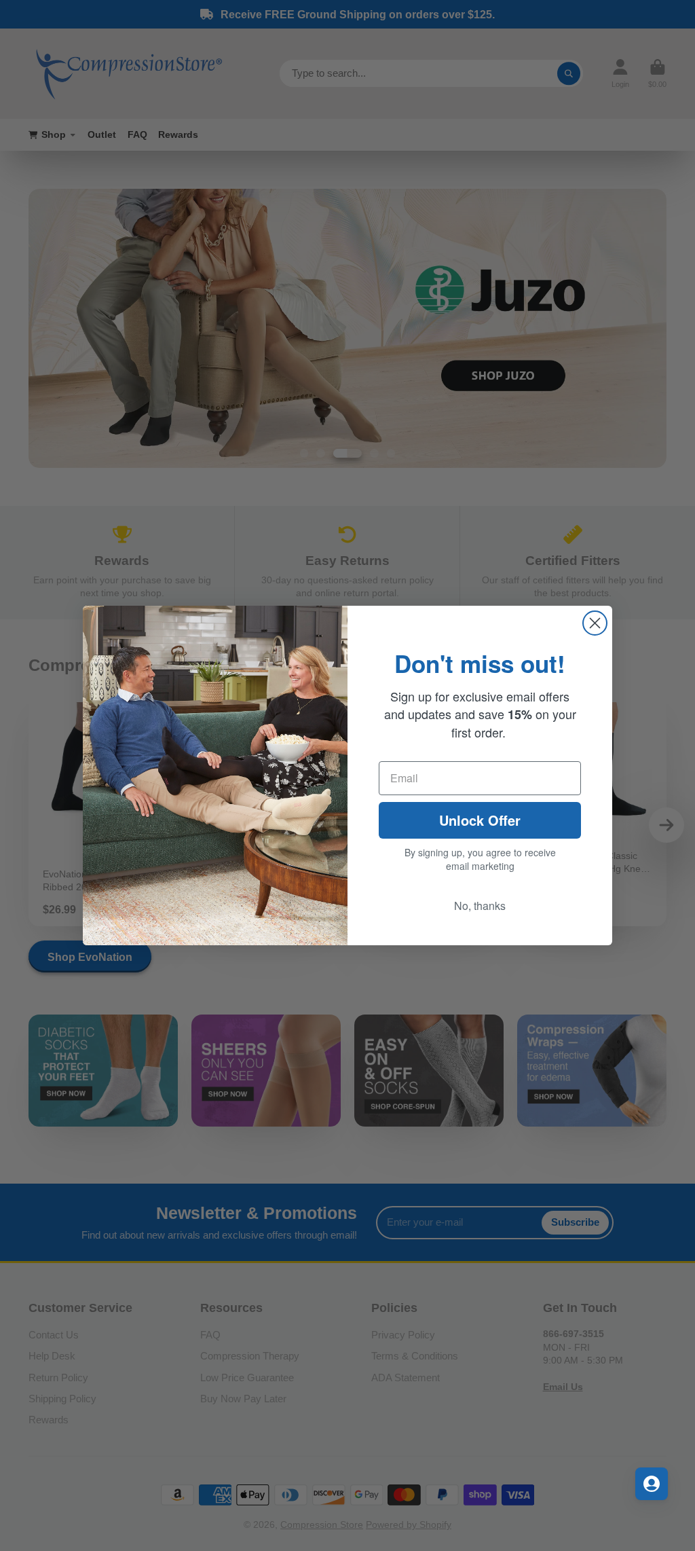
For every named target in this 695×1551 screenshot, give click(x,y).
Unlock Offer (480, 820)
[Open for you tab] (651, 1483)
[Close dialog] (595, 623)
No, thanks (480, 905)
